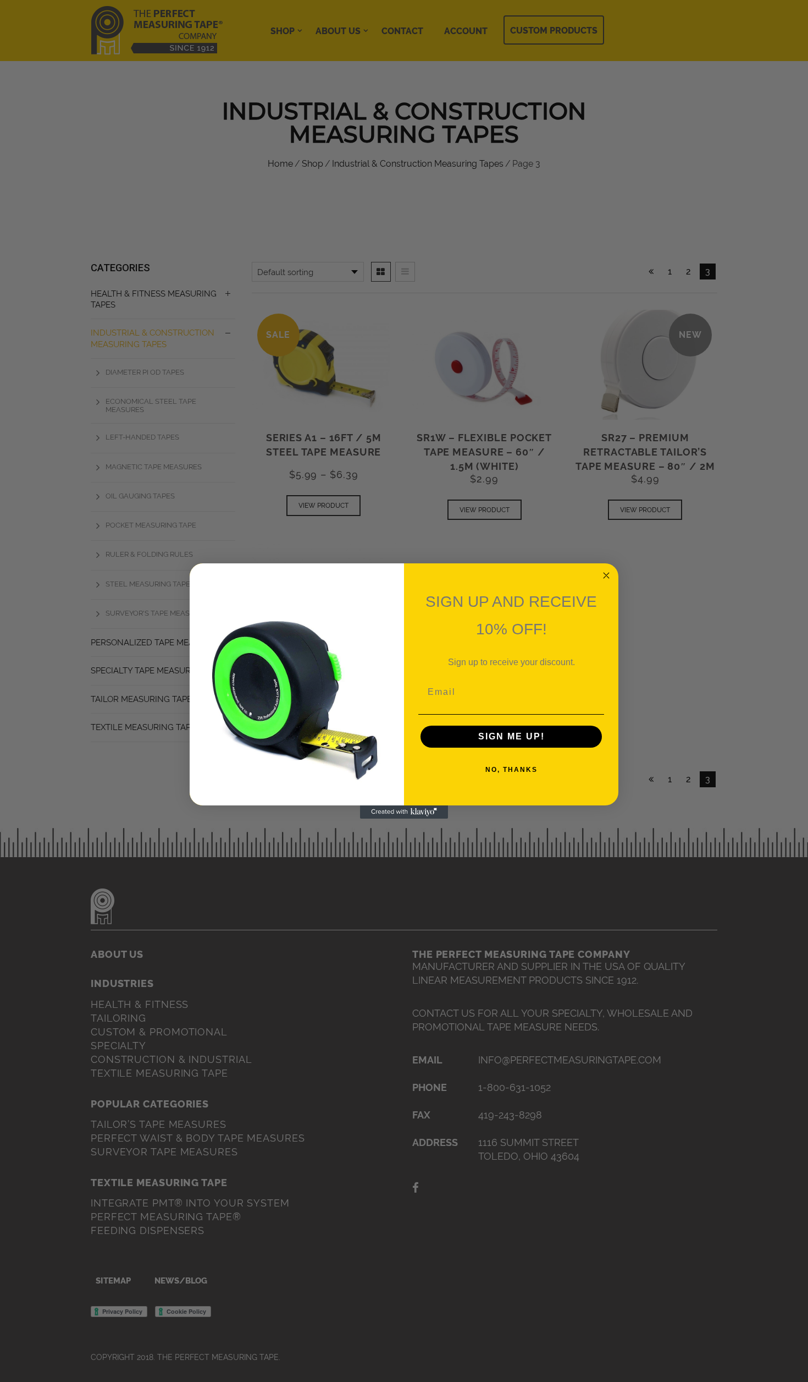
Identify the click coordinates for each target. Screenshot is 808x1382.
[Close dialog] (606, 575)
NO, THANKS (511, 770)
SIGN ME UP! (511, 736)
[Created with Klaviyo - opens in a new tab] (404, 812)
